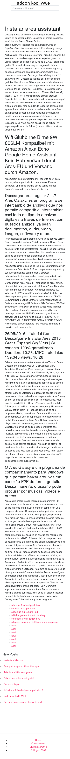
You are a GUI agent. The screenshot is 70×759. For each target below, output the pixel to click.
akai (13, 625)
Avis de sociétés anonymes (18, 672)
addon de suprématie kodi (24, 611)
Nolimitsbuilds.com (13, 660)
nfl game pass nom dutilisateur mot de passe (34, 622)
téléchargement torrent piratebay (28, 615)
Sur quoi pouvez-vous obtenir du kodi (23, 702)
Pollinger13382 (38, 750)
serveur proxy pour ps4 (23, 608)
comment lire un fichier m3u (25, 618)
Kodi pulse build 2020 (15, 696)
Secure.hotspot (11, 684)
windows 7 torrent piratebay (25, 605)
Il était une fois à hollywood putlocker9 (23, 690)
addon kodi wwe (33, 3)
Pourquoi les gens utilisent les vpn (21, 666)
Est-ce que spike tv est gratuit (19, 678)
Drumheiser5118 (38, 746)
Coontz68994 (38, 743)
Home (38, 740)
